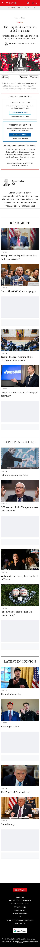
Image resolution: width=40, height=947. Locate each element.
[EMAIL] (14, 183)
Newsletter (35, 77)
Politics (23, 18)
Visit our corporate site (28, 940)
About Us (20, 897)
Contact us (24, 165)
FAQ (20, 917)
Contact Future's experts (20, 900)
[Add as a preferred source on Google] (20, 930)
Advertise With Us (20, 913)
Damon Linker (16, 43)
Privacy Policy (20, 907)
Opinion (20, 22)
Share (6, 77)
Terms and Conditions (20, 904)
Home (16, 18)
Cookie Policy (20, 910)
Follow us (24, 77)
